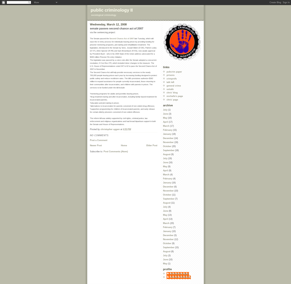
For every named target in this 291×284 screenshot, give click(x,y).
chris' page (172, 99)
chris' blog (172, 92)
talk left (170, 82)
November (168, 142)
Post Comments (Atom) (116, 151)
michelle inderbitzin (180, 277)
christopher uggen (179, 273)
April (165, 122)
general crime (174, 85)
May (165, 118)
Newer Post (96, 145)
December (168, 138)
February (167, 130)
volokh (170, 89)
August (166, 154)
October (167, 146)
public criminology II (112, 10)
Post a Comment (98, 140)
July (165, 110)
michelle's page (175, 96)
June (165, 114)
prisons (170, 75)
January (167, 134)
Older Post (151, 145)
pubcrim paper (174, 71)
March (166, 126)
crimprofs (172, 78)
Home (124, 145)
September (168, 150)
